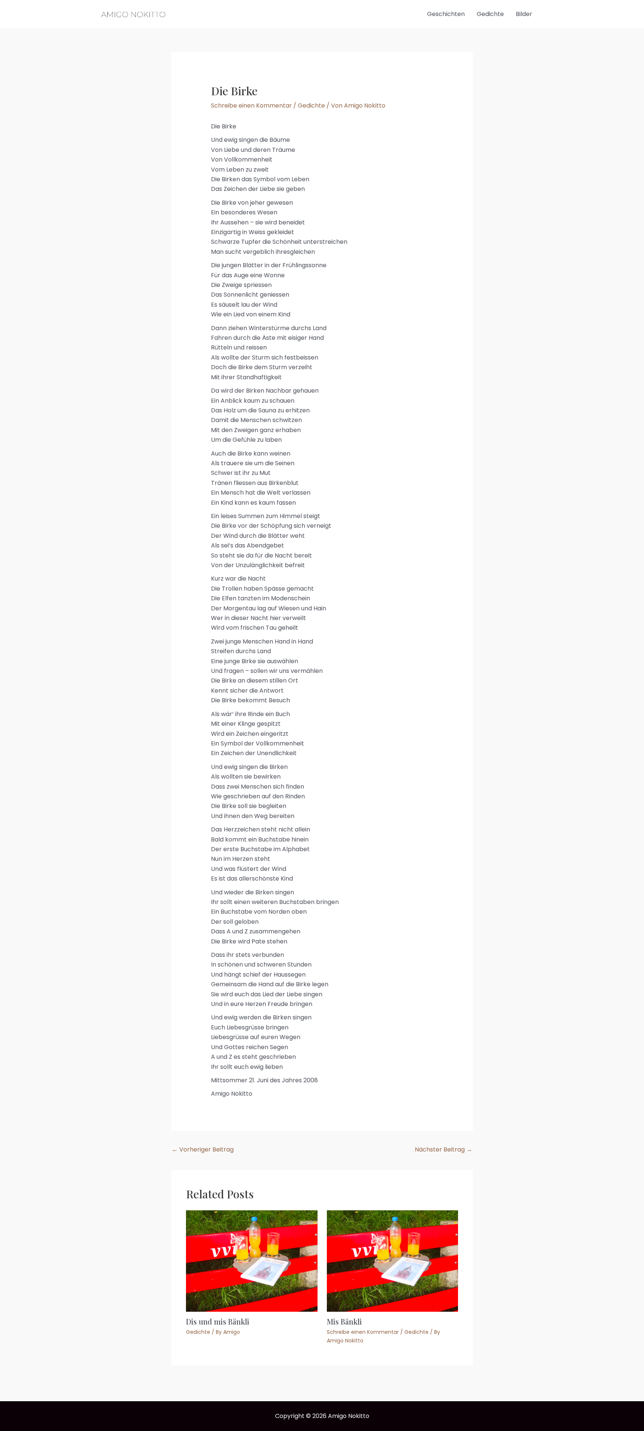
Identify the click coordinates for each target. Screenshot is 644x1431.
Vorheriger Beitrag (203, 1149)
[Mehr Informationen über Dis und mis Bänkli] (252, 1260)
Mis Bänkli (344, 1321)
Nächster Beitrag (443, 1149)
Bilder (524, 14)
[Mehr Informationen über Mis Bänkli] (392, 1260)
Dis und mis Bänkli (217, 1321)
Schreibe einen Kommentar (251, 105)
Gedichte (490, 14)
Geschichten (446, 14)
